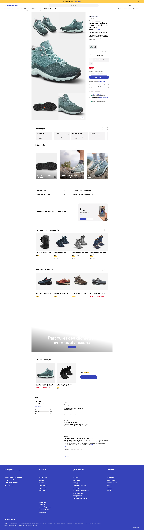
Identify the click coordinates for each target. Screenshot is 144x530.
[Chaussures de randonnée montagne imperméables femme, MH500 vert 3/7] (59, 66)
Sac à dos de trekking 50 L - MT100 (44, 254)
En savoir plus (89, 219)
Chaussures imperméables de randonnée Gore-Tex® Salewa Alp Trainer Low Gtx (43, 294)
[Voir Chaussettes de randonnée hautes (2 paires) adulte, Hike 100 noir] (66, 374)
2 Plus (82, 117)
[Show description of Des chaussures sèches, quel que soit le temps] (81, 177)
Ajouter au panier (99, 77)
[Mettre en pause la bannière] (137, 1)
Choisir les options (89, 378)
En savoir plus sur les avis (39, 422)
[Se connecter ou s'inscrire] (135, 5)
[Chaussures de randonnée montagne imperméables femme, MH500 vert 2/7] (45, 25)
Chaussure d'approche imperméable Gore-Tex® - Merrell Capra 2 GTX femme (62, 294)
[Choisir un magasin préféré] (130, 5)
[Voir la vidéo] (106, 219)
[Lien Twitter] (8, 487)
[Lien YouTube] (10, 487)
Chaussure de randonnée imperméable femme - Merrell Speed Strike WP (99, 294)
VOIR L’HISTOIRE (72, 348)
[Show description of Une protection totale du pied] (106, 177)
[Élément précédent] (103, 128)
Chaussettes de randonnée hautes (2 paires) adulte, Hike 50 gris (80, 255)
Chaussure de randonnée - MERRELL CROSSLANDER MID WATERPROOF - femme (80, 294)
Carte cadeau (136, 8)
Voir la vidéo (83, 219)
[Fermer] (139, 1)
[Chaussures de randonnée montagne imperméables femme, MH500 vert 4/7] (45, 106)
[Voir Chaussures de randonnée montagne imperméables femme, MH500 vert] (45, 374)
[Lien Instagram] (13, 487)
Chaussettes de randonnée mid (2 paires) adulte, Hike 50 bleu (62, 255)
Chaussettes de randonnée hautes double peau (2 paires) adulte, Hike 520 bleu (98, 255)
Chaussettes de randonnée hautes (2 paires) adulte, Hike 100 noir (65, 386)
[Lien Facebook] (5, 487)
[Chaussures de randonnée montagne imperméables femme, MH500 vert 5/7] (72, 106)
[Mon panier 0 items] (138, 5)
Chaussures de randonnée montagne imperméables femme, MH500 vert (44, 386)
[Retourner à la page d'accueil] (11, 5)
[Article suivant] (106, 128)
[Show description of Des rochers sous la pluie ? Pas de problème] (55, 177)
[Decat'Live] (93, 212)
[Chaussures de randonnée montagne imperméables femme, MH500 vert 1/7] (72, 25)
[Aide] (132, 5)
